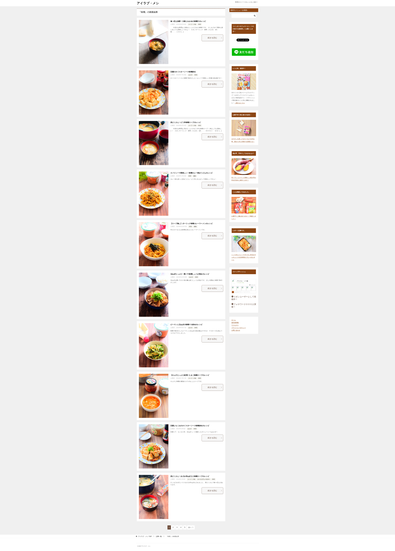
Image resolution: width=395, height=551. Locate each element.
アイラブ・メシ (148, 3)
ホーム (233, 320)
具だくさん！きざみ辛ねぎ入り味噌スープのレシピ (189, 476)
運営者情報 (235, 322)
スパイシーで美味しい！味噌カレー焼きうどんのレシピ (191, 173)
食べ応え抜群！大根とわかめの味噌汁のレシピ (188, 21)
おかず (190, 75)
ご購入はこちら (240, 103)
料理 (199, 24)
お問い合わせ (235, 330)
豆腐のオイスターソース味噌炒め (183, 72)
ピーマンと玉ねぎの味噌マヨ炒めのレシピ (186, 324)
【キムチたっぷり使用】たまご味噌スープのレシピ (189, 375)
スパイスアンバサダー (204, 479)
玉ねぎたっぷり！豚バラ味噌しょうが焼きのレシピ (189, 274)
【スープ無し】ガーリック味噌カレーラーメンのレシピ (191, 223)
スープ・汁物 (192, 24)
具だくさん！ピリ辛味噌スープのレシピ (185, 122)
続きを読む (212, 38)
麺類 (194, 176)
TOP (145, 536)
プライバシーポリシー (238, 328)
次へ (190, 527)
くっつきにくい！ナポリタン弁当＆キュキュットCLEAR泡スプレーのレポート (243, 257)
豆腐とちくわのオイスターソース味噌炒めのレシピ (189, 426)
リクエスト (235, 325)
